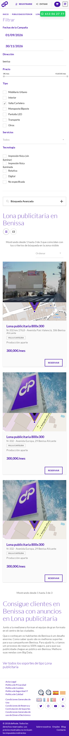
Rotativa (12, 170)
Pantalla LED (15, 114)
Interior (12, 97)
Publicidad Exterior (22, 14)
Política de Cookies (15, 688)
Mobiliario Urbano (17, 92)
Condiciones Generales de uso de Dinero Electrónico (18, 713)
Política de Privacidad (16, 684)
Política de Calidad (14, 694)
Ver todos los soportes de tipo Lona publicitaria (27, 665)
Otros (11, 125)
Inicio (6, 14)
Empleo (56, 726)
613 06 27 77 (54, 13)
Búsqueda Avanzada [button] (22, 201)
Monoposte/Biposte (18, 108)
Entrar (43, 4)
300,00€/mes (15, 351)
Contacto (61, 729)
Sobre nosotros (43, 726)
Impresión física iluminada (14, 165)
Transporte (14, 119)
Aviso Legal (11, 681)
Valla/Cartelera (16, 103)
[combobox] (34, 140)
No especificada (16, 181)
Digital (11, 176)
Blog (63, 726)
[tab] (34, 201)
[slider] (4, 76)
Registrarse (25, 4)
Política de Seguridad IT (17, 691)
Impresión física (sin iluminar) (16, 157)
